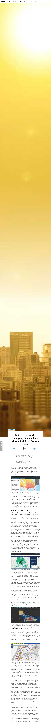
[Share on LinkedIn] (1, 447)
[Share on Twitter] (1, 442)
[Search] (46, 1)
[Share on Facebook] (1, 445)
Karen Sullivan (27, 448)
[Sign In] (49, 1)
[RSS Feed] (1, 450)
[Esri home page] (3, 1)
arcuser (11, 430)
